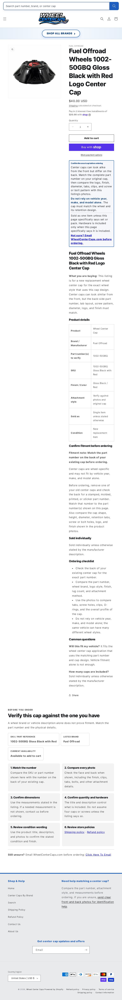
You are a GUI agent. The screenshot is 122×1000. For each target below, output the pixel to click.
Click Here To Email (98, 854)
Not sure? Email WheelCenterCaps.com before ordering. (91, 239)
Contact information (104, 992)
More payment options (91, 155)
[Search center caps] (114, 6)
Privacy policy (88, 989)
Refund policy (96, 832)
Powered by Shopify (53, 989)
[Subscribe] (85, 950)
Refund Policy (16, 916)
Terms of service (106, 989)
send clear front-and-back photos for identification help (88, 902)
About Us (13, 931)
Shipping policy (74, 832)
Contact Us (14, 924)
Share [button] (75, 695)
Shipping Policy (16, 909)
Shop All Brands (59, 33)
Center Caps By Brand (20, 895)
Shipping (73, 105)
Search (12, 902)
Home (11, 888)
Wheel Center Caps (35, 989)
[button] (4, 18)
